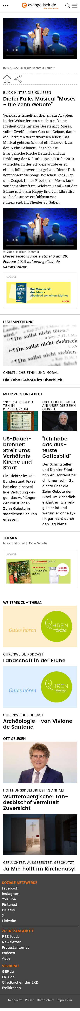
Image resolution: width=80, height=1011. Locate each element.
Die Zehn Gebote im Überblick (32, 380)
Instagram (10, 894)
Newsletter (11, 942)
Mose (6, 543)
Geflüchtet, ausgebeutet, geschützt (38, 862)
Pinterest (9, 905)
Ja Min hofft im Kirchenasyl (39, 868)
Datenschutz (45, 1000)
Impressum (64, 1000)
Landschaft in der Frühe (34, 660)
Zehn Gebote (38, 543)
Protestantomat (15, 947)
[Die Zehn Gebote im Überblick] (40, 345)
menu (5, 5)
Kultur (51, 67)
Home (7, 79)
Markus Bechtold (32, 67)
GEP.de (8, 971)
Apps (6, 958)
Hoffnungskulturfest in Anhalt (33, 790)
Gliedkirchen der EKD (20, 982)
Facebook (10, 888)
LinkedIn (9, 921)
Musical (19, 543)
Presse (29, 1000)
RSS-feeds (10, 937)
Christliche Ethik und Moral (30, 373)
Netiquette (15, 1000)
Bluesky (8, 910)
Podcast (8, 953)
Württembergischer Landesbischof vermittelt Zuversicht (35, 802)
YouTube (9, 899)
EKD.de (8, 977)
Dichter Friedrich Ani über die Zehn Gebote (59, 405)
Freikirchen (11, 988)
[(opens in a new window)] (38, 292)
